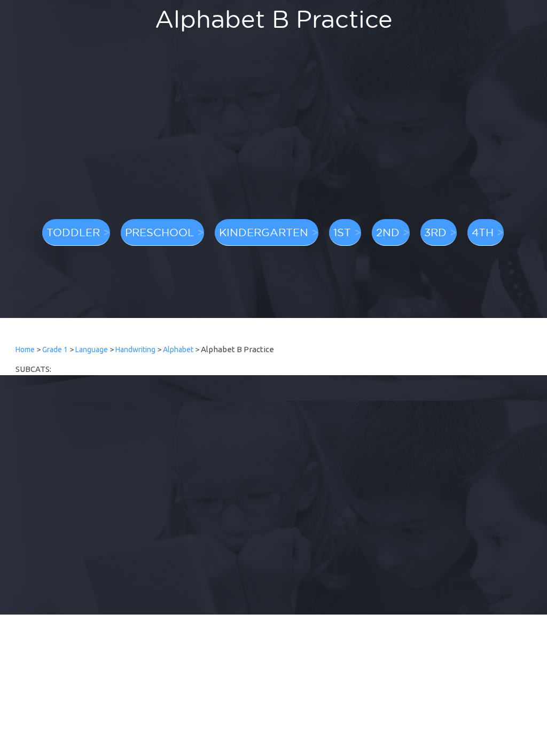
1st (342, 232)
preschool (159, 232)
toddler (73, 232)
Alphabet (178, 349)
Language (91, 349)
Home (25, 349)
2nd (388, 232)
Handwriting (135, 349)
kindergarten (263, 232)
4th (483, 232)
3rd (435, 232)
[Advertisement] (273, 131)
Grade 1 (55, 349)
